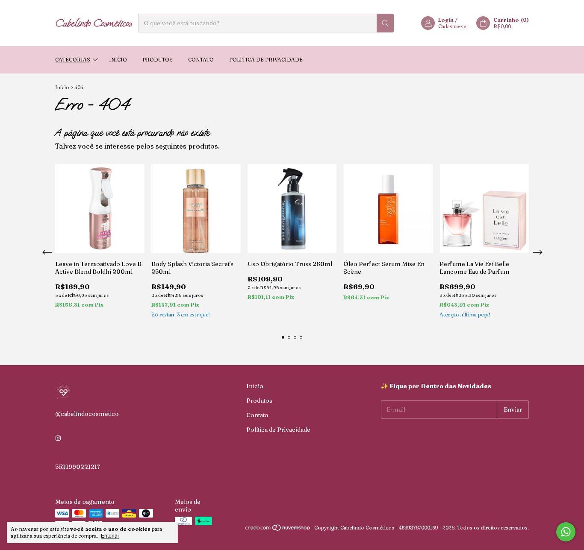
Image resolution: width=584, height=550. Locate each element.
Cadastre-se (452, 26)
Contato (201, 59)
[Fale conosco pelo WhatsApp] (565, 531)
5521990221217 (77, 467)
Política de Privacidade (266, 59)
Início (118, 59)
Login (446, 20)
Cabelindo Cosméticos (93, 23)
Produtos (157, 59)
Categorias (72, 59)
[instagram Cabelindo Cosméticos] (58, 438)
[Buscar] (385, 23)
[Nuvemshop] (278, 530)
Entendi (110, 536)
